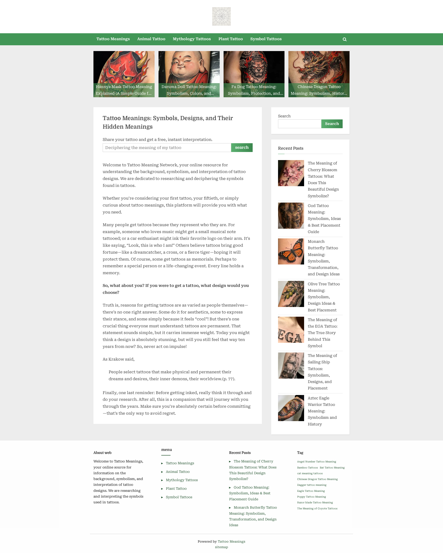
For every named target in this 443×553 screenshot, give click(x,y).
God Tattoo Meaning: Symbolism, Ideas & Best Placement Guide (324, 219)
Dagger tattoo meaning (311, 484)
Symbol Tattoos (266, 39)
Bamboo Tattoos (307, 467)
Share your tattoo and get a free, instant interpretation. (158, 139)
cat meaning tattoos (310, 473)
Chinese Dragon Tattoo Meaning (317, 479)
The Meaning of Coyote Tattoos (317, 508)
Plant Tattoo (231, 39)
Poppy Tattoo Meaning (311, 496)
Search (284, 116)
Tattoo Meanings (113, 39)
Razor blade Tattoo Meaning (315, 502)
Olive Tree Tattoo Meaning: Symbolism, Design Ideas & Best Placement (324, 297)
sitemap (221, 547)
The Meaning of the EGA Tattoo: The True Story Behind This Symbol (323, 333)
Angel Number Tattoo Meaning (316, 461)
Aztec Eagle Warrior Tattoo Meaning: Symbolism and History (322, 411)
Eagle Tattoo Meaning (311, 490)
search (242, 147)
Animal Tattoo (151, 39)
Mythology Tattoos (192, 39)
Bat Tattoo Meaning (332, 467)
